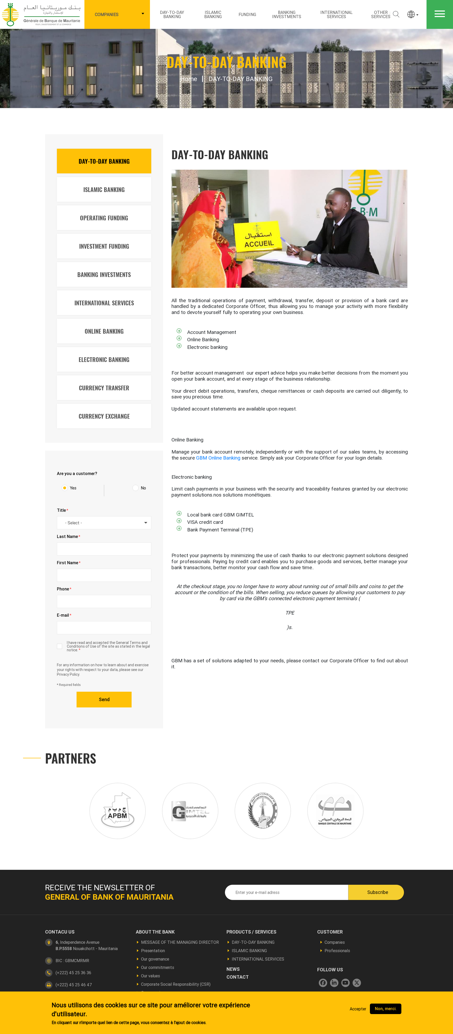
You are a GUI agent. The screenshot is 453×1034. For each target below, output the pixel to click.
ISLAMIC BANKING (213, 14)
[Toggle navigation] (440, 14)
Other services (380, 14)
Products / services (251, 932)
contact (237, 977)
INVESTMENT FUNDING (104, 246)
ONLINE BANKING (104, 331)
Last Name (68, 537)
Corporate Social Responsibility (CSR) (176, 984)
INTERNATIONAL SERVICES (104, 303)
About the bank (155, 932)
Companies (335, 942)
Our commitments (157, 967)
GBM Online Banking (218, 458)
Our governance (155, 959)
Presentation (153, 950)
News (233, 969)
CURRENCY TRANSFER (104, 387)
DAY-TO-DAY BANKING (172, 14)
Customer (330, 932)
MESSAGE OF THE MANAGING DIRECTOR (180, 942)
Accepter (358, 1009)
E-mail (64, 615)
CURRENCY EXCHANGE (104, 416)
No (143, 488)
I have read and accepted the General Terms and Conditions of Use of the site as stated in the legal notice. (108, 646)
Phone (64, 589)
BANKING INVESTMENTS (104, 274)
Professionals (337, 950)
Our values (150, 976)
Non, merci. (386, 1008)
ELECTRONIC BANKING (104, 359)
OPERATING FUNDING (104, 218)
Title (62, 510)
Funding (247, 14)
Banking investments (286, 14)
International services (336, 14)
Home (188, 79)
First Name (68, 563)
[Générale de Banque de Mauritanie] (42, 14)
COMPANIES (106, 14)
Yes (73, 488)
